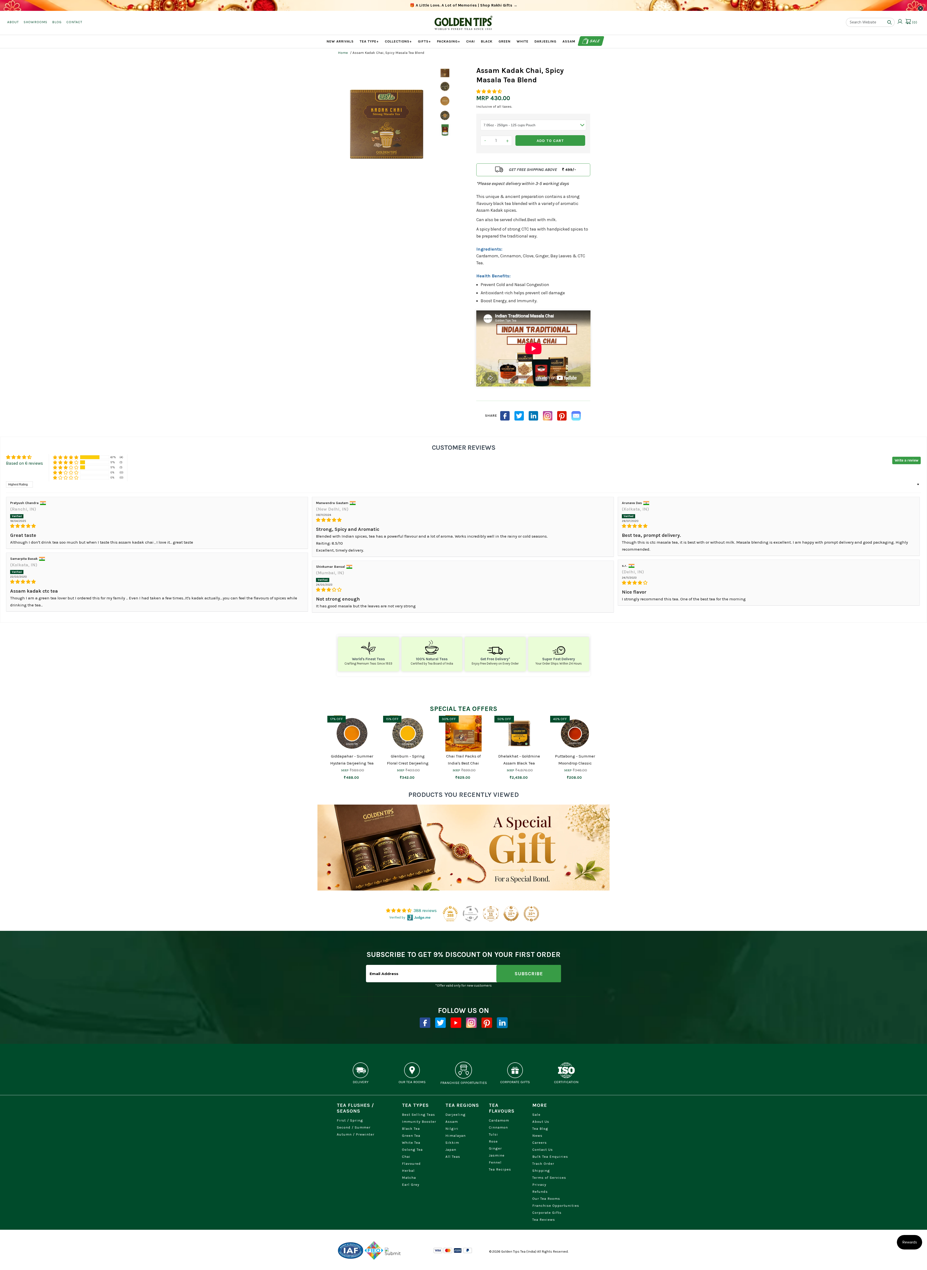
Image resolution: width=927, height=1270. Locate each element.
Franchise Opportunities (555, 1205)
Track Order (543, 1163)
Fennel (495, 1162)
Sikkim (452, 1142)
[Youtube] (455, 1022)
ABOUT (13, 22)
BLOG (57, 22)
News (537, 1135)
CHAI (470, 41)
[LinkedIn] (533, 415)
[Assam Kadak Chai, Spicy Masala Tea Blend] (386, 116)
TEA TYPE (369, 41)
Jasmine (497, 1155)
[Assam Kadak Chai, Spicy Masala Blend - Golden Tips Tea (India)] (445, 86)
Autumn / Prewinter (355, 1134)
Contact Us (542, 1149)
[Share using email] (576, 415)
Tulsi (493, 1134)
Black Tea (411, 1128)
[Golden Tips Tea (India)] (463, 19)
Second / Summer (354, 1127)
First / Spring (350, 1120)
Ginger (495, 1148)
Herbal (408, 1170)
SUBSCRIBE (529, 973)
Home (343, 52)
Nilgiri (451, 1128)
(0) (914, 22)
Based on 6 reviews (24, 463)
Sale (594, 41)
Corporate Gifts (547, 1212)
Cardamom (499, 1120)
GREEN (505, 41)
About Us (540, 1121)
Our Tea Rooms (546, 1198)
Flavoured (411, 1163)
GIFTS (424, 41)
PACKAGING (448, 41)
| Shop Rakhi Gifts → (464, 5)
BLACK (486, 41)
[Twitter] (440, 1022)
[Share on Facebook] (504, 415)
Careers (539, 1142)
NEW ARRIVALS (340, 41)
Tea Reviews (543, 1219)
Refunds (540, 1191)
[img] (157, 526)
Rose (493, 1141)
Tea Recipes (500, 1169)
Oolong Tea (412, 1149)
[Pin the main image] (561, 415)
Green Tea (411, 1135)
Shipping (541, 1170)
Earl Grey (410, 1184)
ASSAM (568, 41)
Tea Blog (540, 1128)
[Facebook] (425, 1022)
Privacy (539, 1184)
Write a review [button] (906, 460)
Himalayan (455, 1135)
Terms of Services (549, 1177)
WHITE (522, 41)
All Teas (452, 1156)
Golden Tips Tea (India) (518, 1251)
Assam (451, 1121)
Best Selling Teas (418, 1114)
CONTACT (74, 22)
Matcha (409, 1177)
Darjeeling (455, 1114)
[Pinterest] (486, 1022)
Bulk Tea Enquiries (550, 1156)
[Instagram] (547, 415)
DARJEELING (545, 41)
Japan (450, 1149)
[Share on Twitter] (519, 415)
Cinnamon (498, 1127)
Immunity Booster (419, 1121)
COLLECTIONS (398, 41)
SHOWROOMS (35, 22)
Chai (406, 1156)
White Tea (411, 1142)
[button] (489, 91)
